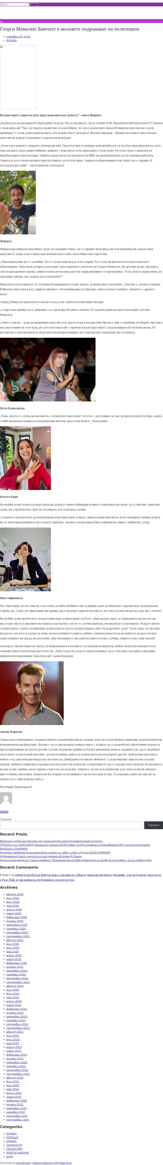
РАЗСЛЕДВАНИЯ (17, 1152)
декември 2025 (16, 924)
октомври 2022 (17, 1070)
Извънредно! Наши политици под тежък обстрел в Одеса (41, 856)
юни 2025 (12, 947)
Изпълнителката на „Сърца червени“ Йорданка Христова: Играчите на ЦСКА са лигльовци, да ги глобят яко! (76, 860)
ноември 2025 (16, 928)
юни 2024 (12, 993)
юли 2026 (12, 898)
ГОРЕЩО (12, 1137)
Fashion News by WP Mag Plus (51, 1163)
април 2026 (14, 909)
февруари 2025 (16, 963)
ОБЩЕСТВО (14, 1149)
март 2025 (13, 959)
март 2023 (13, 1051)
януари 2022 (14, 1104)
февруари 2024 (16, 1009)
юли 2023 (12, 1035)
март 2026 (13, 913)
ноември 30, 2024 (18, 36)
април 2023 (14, 1047)
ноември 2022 (16, 1066)
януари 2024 (14, 1012)
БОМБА (11, 40)
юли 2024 (12, 989)
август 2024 (14, 986)
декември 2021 (16, 1108)
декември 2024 (16, 970)
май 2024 (12, 997)
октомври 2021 (17, 1116)
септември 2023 (18, 1028)
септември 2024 (18, 982)
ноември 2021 (15, 1112)
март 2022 (13, 1096)
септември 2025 (18, 936)
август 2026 (14, 894)
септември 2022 (18, 1074)
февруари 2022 (16, 1100)
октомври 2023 (17, 1024)
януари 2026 (14, 921)
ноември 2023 (16, 1020)
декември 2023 (16, 1016)
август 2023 (14, 1031)
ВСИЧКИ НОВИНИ (23, 12)
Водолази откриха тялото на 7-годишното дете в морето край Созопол (51, 841)
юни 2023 (12, 1039)
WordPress (23, 1163)
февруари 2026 (16, 917)
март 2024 (13, 1005)
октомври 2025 (17, 932)
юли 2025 (12, 944)
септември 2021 (17, 1119)
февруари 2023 (16, 1054)
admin (4, 811)
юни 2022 (12, 1085)
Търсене (5, 819)
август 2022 (14, 1077)
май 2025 (12, 951)
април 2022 (14, 1093)
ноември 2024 (16, 974)
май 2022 (12, 1089)
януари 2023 (14, 1058)
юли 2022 (12, 1081)
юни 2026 (12, 902)
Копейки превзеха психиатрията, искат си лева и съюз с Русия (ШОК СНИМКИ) (55, 852)
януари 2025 (14, 966)
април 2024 (14, 1001)
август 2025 (14, 940)
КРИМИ (11, 1141)
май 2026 (12, 905)
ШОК (9, 1156)
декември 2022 (16, 1062)
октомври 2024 (17, 978)
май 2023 (12, 1043)
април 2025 (14, 955)
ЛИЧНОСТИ (14, 1145)
